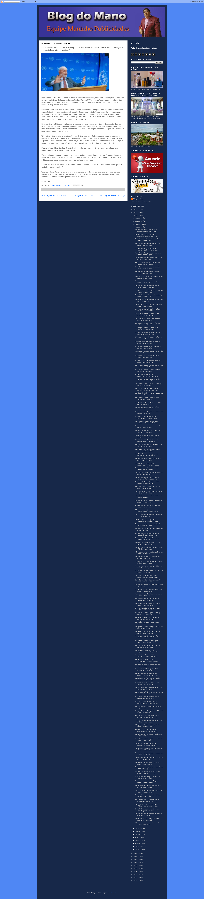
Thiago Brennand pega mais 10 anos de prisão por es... (149, 712)
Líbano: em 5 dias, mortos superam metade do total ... (149, 291)
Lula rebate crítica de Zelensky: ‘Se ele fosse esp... (148, 384)
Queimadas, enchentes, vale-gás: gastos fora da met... (148, 324)
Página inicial (84, 196)
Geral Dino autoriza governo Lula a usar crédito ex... (148, 791)
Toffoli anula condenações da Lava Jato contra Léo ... (149, 300)
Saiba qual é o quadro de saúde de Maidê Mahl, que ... (149, 768)
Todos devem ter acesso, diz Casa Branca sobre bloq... (148, 688)
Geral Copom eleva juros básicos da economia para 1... (148, 669)
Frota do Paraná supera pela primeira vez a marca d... (146, 637)
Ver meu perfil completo (141, 202)
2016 (136, 874)
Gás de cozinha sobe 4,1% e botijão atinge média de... (147, 230)
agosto (138, 828)
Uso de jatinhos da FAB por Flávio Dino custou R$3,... (149, 585)
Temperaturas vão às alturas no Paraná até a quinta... (147, 469)
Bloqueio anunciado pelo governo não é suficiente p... (148, 623)
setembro (139, 227)
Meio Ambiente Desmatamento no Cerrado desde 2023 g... (147, 697)
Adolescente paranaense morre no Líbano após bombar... (148, 398)
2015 (136, 877)
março (137, 843)
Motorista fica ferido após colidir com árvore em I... (147, 805)
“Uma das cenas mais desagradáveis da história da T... (149, 824)
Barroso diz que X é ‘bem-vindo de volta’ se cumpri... (149, 529)
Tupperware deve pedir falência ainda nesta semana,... (147, 763)
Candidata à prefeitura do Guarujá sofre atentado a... (149, 473)
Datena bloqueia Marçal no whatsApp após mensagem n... (147, 744)
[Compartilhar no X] (78, 185)
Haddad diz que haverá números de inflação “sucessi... (148, 501)
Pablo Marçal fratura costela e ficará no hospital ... (147, 819)
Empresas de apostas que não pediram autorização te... (146, 730)
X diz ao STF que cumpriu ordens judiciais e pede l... (148, 380)
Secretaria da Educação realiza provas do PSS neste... (147, 310)
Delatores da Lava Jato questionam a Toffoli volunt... (149, 754)
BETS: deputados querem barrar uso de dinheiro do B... (149, 366)
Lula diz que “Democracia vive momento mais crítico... (147, 450)
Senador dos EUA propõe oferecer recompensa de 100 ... (148, 539)
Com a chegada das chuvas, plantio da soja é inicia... (149, 758)
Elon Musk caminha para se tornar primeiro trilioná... (148, 740)
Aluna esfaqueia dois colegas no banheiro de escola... (148, 347)
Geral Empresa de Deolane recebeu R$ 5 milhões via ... (148, 515)
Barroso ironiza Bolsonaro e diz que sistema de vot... (148, 427)
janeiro (138, 849)
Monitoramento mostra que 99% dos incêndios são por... (148, 567)
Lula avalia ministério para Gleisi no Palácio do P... (146, 422)
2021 (136, 859)
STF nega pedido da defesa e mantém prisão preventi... (146, 328)
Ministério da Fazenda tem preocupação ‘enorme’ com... (147, 417)
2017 (136, 871)
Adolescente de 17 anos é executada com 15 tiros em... (147, 235)
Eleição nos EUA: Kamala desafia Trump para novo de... (148, 581)
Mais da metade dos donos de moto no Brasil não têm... (148, 492)
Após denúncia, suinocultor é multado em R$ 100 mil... (147, 800)
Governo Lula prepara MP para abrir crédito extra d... (147, 782)
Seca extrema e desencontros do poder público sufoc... (147, 487)
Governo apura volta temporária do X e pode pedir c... (149, 445)
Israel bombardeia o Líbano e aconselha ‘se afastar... (147, 478)
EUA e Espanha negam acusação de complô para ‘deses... (148, 786)
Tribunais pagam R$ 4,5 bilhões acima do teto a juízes (147, 772)
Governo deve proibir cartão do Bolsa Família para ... (147, 342)
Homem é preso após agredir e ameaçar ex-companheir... (147, 436)
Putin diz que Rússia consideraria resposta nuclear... (149, 413)
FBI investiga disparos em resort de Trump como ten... (148, 814)
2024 (136, 215)
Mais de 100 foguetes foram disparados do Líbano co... (147, 576)
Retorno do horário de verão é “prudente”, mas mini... (147, 646)
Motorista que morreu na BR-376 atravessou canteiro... (147, 599)
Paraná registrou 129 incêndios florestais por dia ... (147, 431)
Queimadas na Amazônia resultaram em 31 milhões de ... (148, 735)
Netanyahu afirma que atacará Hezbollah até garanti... (147, 534)
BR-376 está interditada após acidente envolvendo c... (147, 716)
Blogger (113, 893)
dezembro (139, 218)
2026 (136, 209)
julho (137, 831)
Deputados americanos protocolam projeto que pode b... (148, 707)
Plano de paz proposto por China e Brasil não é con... (149, 571)
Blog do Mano (138, 199)
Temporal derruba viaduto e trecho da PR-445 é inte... (149, 352)
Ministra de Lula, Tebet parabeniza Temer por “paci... (148, 464)
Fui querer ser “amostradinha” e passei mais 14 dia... (148, 459)
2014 (136, 880)
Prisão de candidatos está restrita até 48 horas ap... (147, 249)
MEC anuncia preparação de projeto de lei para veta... (149, 562)
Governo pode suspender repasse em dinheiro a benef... (149, 282)
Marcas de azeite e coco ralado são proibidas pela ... (147, 370)
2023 (136, 853)
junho (137, 834)
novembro (139, 221)
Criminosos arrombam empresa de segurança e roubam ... (147, 777)
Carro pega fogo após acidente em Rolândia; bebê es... (148, 548)
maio (137, 837)
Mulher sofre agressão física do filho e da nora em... (148, 272)
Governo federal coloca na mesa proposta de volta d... (147, 683)
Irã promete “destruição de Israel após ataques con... (149, 627)
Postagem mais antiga (112, 196)
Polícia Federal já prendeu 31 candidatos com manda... (147, 618)
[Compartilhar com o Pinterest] (82, 185)
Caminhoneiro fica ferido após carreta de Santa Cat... (147, 679)
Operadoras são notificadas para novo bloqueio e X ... (148, 665)
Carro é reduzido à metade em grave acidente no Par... (147, 314)
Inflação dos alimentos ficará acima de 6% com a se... (147, 604)
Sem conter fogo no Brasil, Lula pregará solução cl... (148, 543)
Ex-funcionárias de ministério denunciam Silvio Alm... (147, 333)
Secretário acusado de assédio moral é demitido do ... (147, 632)
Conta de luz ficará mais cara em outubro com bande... (148, 305)
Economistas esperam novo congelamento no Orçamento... (147, 651)
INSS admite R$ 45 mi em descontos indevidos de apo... (149, 277)
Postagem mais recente (54, 196)
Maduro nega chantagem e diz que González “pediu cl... (148, 613)
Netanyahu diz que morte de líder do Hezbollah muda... (148, 258)
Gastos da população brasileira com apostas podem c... (147, 408)
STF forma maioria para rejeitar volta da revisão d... (148, 609)
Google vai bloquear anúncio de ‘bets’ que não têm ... (147, 244)
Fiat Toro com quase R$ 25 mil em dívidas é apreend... (148, 721)
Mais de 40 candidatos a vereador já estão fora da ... (148, 595)
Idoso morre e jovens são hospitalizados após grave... (147, 511)
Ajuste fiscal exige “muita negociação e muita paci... (147, 702)
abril (137, 840)
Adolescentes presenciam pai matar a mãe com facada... (149, 553)
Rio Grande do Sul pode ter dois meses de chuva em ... (148, 506)
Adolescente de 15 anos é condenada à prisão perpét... (147, 520)
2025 (136, 212)
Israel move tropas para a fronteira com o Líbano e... (147, 656)
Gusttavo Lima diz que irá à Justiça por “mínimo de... (146, 441)
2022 (136, 856)
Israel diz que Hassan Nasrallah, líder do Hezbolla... (148, 296)
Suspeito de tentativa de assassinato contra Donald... (147, 660)
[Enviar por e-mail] (74, 185)
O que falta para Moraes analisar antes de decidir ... (148, 590)
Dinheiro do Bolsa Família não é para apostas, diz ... (148, 403)
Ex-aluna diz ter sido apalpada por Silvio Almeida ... (147, 525)
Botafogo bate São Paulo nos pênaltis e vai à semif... (146, 389)
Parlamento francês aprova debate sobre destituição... (148, 749)
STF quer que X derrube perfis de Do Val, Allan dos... (148, 338)
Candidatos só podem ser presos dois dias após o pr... (147, 319)
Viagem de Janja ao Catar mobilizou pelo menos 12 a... (147, 375)
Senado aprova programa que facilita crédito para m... (147, 674)
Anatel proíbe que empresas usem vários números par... (148, 254)
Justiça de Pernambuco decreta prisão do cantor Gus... (147, 483)
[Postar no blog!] (76, 185)
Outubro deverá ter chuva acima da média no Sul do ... (149, 394)
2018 (136, 868)
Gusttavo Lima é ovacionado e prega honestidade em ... (147, 286)
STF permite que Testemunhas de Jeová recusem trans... (147, 361)
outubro (138, 224)
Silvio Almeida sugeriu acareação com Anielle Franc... (148, 796)
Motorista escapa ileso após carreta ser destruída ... (146, 641)
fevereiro (139, 846)
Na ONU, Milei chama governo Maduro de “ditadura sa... (146, 455)
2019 (136, 865)
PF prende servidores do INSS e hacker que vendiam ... (147, 356)
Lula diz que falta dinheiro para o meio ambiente (148, 497)
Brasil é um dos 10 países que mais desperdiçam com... (147, 810)
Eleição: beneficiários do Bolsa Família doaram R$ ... (148, 240)
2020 (136, 862)
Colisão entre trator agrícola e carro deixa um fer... (148, 268)
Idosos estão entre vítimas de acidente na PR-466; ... (147, 557)
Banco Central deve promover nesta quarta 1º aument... (149, 693)
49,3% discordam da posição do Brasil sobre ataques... (147, 263)
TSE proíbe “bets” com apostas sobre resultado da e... (147, 726)
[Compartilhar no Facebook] (80, 185)
